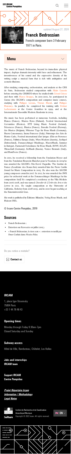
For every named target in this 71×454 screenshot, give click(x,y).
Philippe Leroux (27, 103)
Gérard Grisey (60, 93)
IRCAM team (11, 364)
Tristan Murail (44, 103)
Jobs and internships (15, 360)
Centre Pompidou (13, 379)
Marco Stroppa (26, 96)
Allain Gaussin (60, 90)
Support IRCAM (12, 375)
